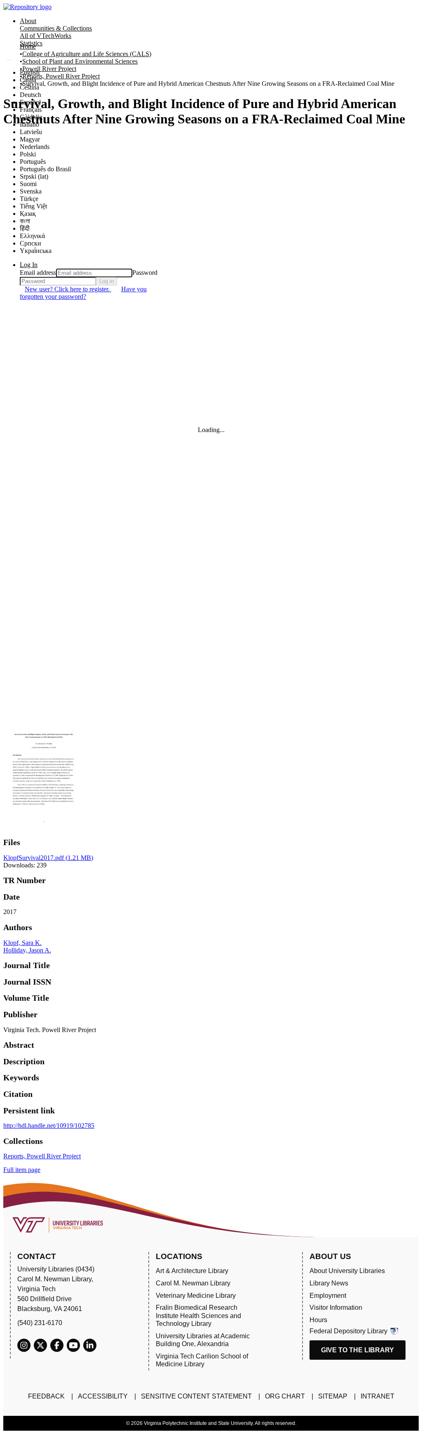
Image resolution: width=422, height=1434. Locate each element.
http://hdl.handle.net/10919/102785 (48, 1125)
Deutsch (30, 94)
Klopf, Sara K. (22, 942)
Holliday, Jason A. (27, 950)
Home (28, 46)
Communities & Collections (56, 28)
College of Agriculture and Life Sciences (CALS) (86, 53)
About (28, 20)
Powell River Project (49, 68)
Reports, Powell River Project (61, 76)
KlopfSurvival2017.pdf (48, 857)
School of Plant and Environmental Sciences (80, 61)
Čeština (29, 87)
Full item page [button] (21, 1169)
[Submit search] (9, 59)
